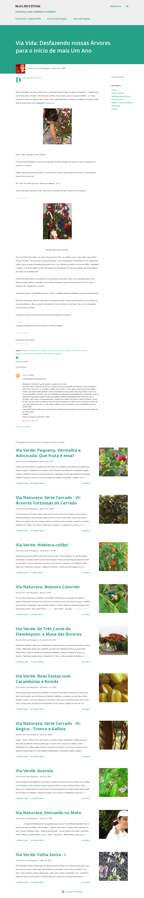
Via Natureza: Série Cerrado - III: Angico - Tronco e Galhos (48, 726)
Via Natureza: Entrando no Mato (48, 812)
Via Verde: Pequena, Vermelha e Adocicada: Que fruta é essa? (48, 452)
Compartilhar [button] (117, 77)
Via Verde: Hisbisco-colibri (42, 545)
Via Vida (114, 109)
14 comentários (37, 798)
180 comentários (37, 483)
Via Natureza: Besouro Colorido (48, 587)
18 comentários (37, 531)
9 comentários (36, 614)
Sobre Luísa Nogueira (81, 18)
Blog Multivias (27, 6)
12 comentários (37, 882)
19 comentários (37, 840)
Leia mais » (86, 483)
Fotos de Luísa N (117, 99)
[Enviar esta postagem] (17, 358)
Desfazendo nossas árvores (120, 96)
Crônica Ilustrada (117, 93)
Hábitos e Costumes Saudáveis (122, 103)
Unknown (26, 375)
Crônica (114, 90)
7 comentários (36, 573)
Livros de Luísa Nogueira (57, 18)
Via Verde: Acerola (34, 770)
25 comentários (37, 709)
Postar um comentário (23, 426)
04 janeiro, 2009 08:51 (30, 420)
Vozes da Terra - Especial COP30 (28, 18)
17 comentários (37, 662)
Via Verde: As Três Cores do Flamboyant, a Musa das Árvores (49, 631)
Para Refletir (115, 106)
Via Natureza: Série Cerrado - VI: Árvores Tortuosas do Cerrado (48, 500)
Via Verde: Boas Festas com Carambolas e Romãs (43, 678)
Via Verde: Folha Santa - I (41, 854)
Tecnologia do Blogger (73, 892)
